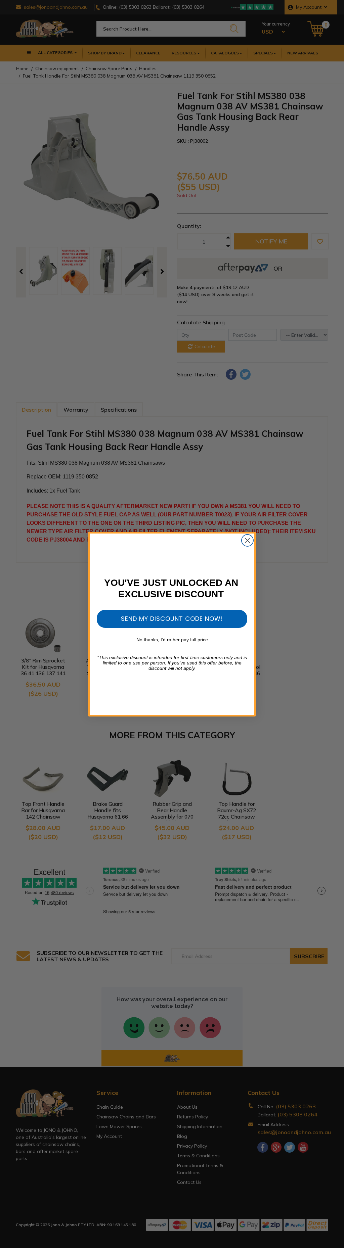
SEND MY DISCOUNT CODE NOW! (172, 618)
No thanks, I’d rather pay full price (172, 639)
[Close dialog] (247, 540)
